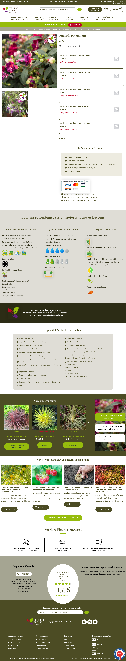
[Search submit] (79, 9)
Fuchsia (81, 29)
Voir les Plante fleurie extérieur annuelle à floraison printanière (110, 427)
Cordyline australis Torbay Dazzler (73, 436)
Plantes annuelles (39, 29)
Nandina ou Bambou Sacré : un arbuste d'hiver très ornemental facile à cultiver (108, 489)
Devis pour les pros (43, 645)
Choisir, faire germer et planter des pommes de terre (79, 488)
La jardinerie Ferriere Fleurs (9, 1)
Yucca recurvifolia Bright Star (44, 436)
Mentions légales (12, 658)
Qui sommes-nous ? (15, 639)
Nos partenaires (42, 648)
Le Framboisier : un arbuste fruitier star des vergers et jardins (47, 488)
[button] (1, 422)
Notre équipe (13, 645)
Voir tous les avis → (63, 596)
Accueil (29, 29)
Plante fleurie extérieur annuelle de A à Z (62, 29)
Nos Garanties (23, 1)
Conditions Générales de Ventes (44, 658)
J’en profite (75, 25)
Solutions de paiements (44, 642)
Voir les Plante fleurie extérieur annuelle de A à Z (110, 417)
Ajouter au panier (73, 445)
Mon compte (68, 639)
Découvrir (45, 445)
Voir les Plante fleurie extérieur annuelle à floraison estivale (110, 438)
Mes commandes (70, 642)
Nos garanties (41, 639)
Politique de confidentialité (26, 658)
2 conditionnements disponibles (16, 446)
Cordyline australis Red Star (16, 436)
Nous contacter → (24, 591)
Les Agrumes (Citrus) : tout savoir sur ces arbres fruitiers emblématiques (15, 489)
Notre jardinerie (14, 642)
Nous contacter (70, 648)
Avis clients (12, 648)
